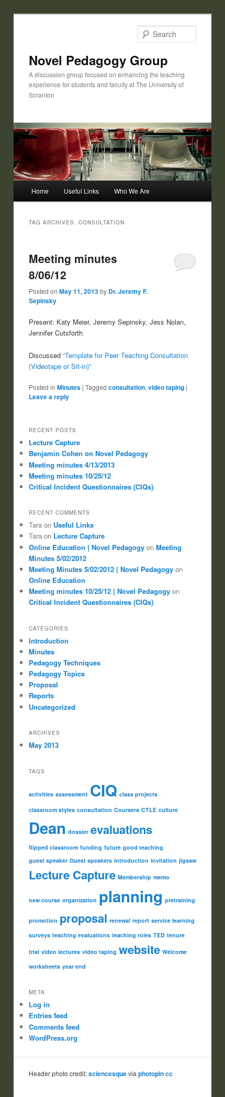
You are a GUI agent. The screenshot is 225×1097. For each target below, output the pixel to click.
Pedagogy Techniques (64, 662)
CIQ (103, 790)
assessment (71, 794)
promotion (43, 920)
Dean (47, 828)
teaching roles (131, 935)
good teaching (143, 847)
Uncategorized (52, 707)
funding (91, 847)
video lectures (60, 952)
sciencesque (107, 1073)
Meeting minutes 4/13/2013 (72, 465)
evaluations (121, 829)
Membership (134, 877)
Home (40, 190)
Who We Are (132, 190)
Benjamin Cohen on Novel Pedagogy (88, 453)
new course (44, 900)
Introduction (49, 641)
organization (79, 900)
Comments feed (54, 1027)
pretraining (180, 900)
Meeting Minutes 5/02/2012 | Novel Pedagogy (101, 569)
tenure (176, 935)
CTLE (148, 810)
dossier (78, 832)
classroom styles (52, 810)
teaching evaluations (81, 935)
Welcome (174, 952)
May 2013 (44, 745)
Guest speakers (91, 860)
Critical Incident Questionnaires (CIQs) (91, 487)
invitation (164, 860)
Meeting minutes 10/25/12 (70, 476)
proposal (83, 918)
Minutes (69, 387)
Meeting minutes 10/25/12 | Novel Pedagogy (99, 591)
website (139, 949)
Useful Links (81, 190)
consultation (126, 387)
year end (74, 966)
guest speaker (48, 860)
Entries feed (48, 1015)
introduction (131, 860)
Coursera (126, 810)
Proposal (43, 684)
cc (169, 1073)
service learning (173, 920)
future (112, 847)
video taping (166, 387)
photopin (151, 1073)
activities (41, 794)
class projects (138, 794)
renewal (119, 920)
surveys (39, 935)
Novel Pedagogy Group (98, 60)
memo (161, 877)
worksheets (44, 966)
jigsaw (187, 860)
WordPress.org (53, 1038)
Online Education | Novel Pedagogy (86, 547)
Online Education (57, 580)
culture (168, 810)
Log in (39, 1004)
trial (34, 952)
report (140, 920)
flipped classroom (53, 847)
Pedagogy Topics (57, 673)
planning (131, 896)
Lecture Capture (54, 442)
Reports (41, 695)
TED (159, 935)
